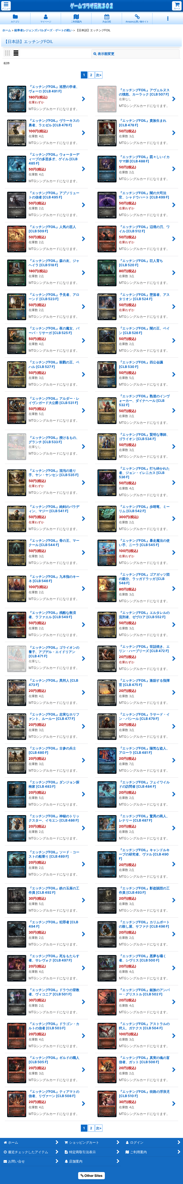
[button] (6, 6)
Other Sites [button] (93, 1175)
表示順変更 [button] (106, 54)
